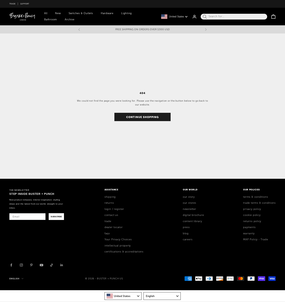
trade (107, 221)
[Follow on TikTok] (52, 265)
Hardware (107, 13)
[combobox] (123, 296)
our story (189, 197)
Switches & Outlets (81, 13)
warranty (248, 233)
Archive (69, 19)
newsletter (189, 209)
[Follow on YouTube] (41, 265)
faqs (107, 233)
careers (187, 239)
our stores (189, 203)
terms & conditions (255, 197)
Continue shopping (142, 117)
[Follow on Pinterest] (31, 265)
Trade (12, 4)
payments (249, 227)
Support (24, 4)
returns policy (252, 221)
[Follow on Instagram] (21, 265)
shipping (110, 197)
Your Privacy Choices (118, 239)
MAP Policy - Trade (255, 239)
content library (192, 221)
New (58, 13)
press (186, 227)
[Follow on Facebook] (11, 265)
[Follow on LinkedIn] (62, 265)
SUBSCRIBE (56, 217)
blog (186, 233)
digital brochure (193, 215)
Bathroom (50, 19)
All (45, 13)
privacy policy (252, 209)
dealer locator (113, 227)
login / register (114, 209)
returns (109, 203)
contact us (111, 215)
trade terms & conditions (259, 203)
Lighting (126, 13)
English (14, 278)
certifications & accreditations (123, 251)
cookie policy (251, 215)
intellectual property (117, 245)
